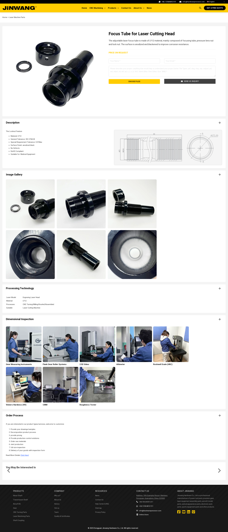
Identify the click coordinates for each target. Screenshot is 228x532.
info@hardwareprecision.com (194, 2)
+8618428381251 (146, 502)
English (211, 2)
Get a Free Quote (215, 8)
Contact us (126, 8)
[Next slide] (219, 471)
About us (138, 8)
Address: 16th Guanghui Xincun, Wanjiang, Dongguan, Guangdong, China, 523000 (152, 497)
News (149, 8)
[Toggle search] (200, 8)
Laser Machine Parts (17, 17)
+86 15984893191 (169, 2)
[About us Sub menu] (144, 8)
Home (84, 8)
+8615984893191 (146, 506)
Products (112, 8)
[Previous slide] (9, 471)
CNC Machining (96, 8)
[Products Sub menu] (118, 8)
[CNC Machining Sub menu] (105, 8)
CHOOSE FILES (134, 81)
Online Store (143, 515)
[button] (114, 123)
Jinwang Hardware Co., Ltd (112, 528)
